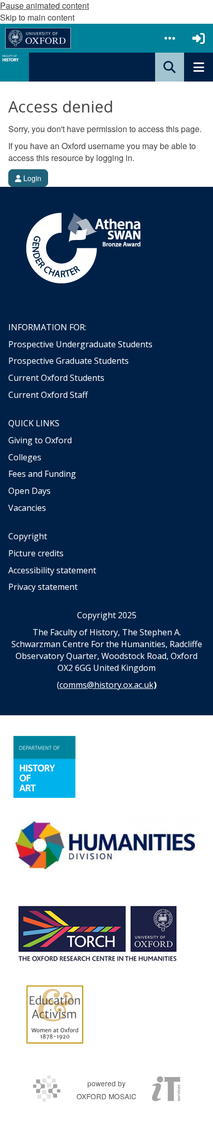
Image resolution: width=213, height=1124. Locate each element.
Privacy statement (43, 586)
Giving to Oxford (40, 440)
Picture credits (36, 553)
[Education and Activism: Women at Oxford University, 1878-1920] (55, 1015)
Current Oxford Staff (48, 394)
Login (31, 178)
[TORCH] (97, 932)
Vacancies (27, 507)
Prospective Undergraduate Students (80, 344)
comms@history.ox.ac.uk (106, 685)
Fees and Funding (42, 473)
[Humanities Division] (106, 846)
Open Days (29, 490)
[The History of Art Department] (44, 767)
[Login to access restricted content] (198, 38)
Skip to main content (37, 17)
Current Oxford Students (56, 377)
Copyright (27, 536)
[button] (169, 38)
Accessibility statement (52, 570)
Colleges (24, 457)
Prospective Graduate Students (68, 360)
